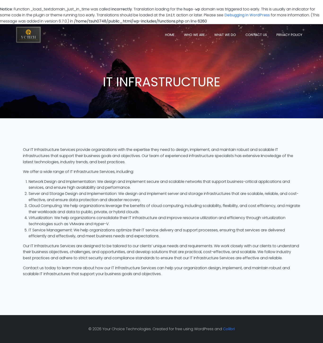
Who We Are (194, 34)
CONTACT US (256, 34)
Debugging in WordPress (247, 15)
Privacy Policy (289, 34)
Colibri (229, 329)
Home (170, 34)
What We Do (225, 34)
